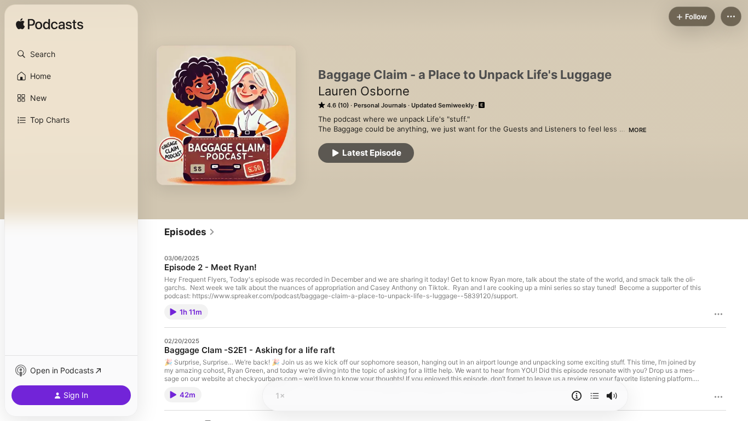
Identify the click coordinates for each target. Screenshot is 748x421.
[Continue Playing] (594, 395)
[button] (71, 54)
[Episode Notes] (576, 395)
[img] (49, 24)
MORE (638, 130)
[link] (189, 232)
